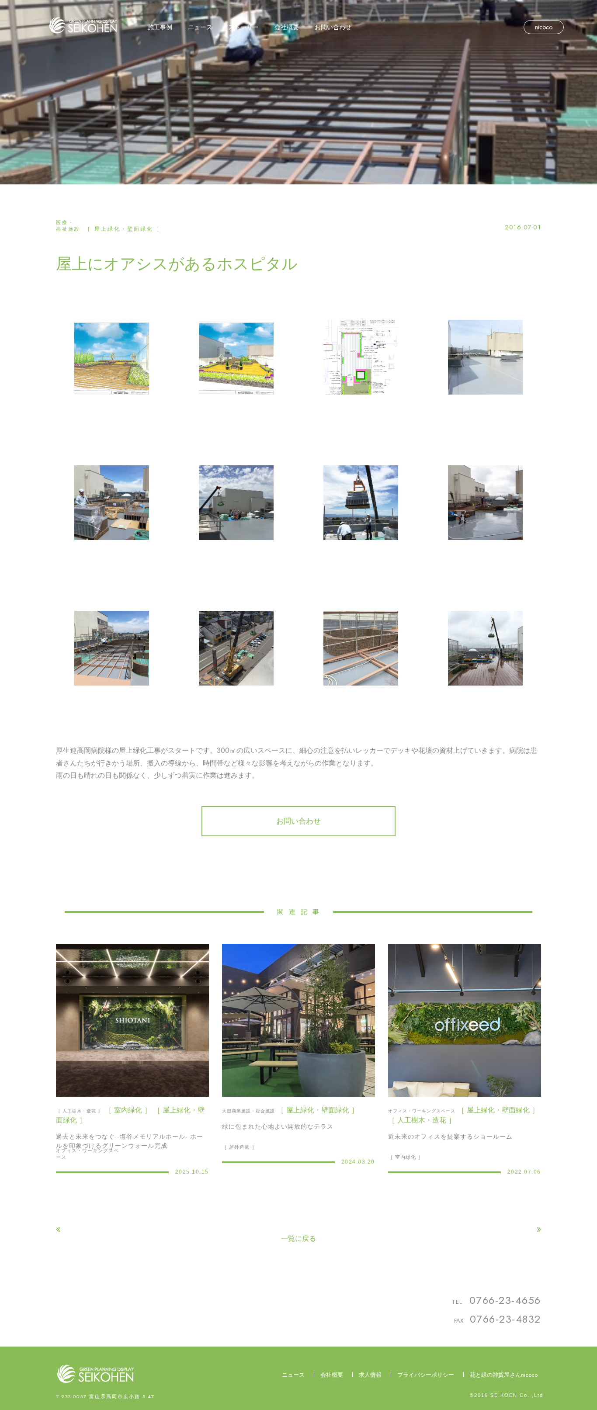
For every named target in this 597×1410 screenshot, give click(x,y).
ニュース (293, 1375)
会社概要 (331, 1375)
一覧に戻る (298, 1238)
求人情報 (370, 1375)
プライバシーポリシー (425, 1375)
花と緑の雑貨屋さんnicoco (504, 1375)
